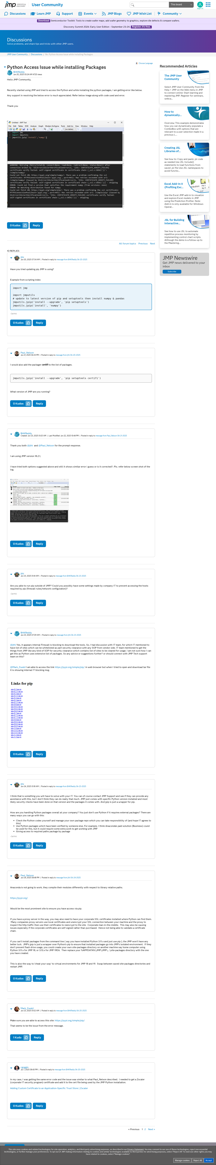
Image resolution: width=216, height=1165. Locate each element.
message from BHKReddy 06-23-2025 (71, 576)
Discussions (18, 13)
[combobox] (149, 4)
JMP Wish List (142, 13)
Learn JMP (44, 13)
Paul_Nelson (27, 352)
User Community (47, 4)
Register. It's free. (141, 27)
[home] (15, 4)
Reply (36, 225)
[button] (5, 67)
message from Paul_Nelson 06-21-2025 (111, 436)
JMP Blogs (115, 13)
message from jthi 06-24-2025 (68, 878)
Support (67, 13)
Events (88, 13)
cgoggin (25, 1067)
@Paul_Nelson (46, 445)
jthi (22, 257)
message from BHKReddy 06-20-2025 (72, 259)
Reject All (197, 1160)
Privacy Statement (135, 1149)
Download (43, 20)
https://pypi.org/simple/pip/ (70, 667)
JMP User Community (17, 54)
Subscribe (172, 271)
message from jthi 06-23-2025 (69, 635)
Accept (209, 1160)
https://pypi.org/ (19, 898)
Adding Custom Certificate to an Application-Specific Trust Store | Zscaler (49, 1088)
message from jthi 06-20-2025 (68, 355)
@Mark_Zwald (17, 667)
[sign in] (200, 4)
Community (170, 13)
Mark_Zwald (27, 1008)
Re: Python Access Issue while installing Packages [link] (69, 54)
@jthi (30, 445)
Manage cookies (182, 1160)
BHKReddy (19, 72)
